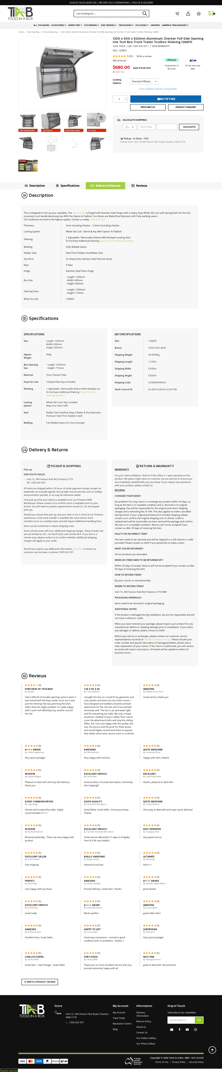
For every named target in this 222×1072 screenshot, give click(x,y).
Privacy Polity (178, 1062)
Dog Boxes (141, 25)
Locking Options (117, 81)
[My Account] (188, 13)
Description (37, 185)
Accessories (58, 25)
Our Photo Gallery (145, 1043)
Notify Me (167, 99)
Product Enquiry (186, 107)
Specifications (70, 185)
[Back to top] (212, 1050)
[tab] (34, 185)
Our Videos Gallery (146, 1037)
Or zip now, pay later (192, 67)
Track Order (119, 1017)
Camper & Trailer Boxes (174, 25)
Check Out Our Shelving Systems (117, 240)
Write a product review (40, 982)
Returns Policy (143, 1021)
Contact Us (142, 1032)
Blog (115, 1029)
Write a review (144, 56)
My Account (119, 1012)
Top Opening (91, 25)
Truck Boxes (125, 25)
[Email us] (171, 1029)
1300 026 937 (97, 219)
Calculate (189, 127)
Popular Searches (9, 1070)
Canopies (155, 25)
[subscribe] (199, 1020)
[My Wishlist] (198, 13)
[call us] (177, 13)
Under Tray (74, 25)
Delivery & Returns (108, 185)
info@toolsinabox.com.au (157, 639)
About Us (141, 1026)
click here (78, 548)
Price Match (148, 107)
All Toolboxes (42, 25)
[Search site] (144, 13)
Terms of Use (161, 1062)
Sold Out (119, 71)
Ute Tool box (78, 212)
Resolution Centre (122, 1023)
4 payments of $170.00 (171, 67)
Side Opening (108, 25)
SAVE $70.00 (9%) (142, 68)
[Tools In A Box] (20, 13)
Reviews (141, 185)
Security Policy (196, 1062)
